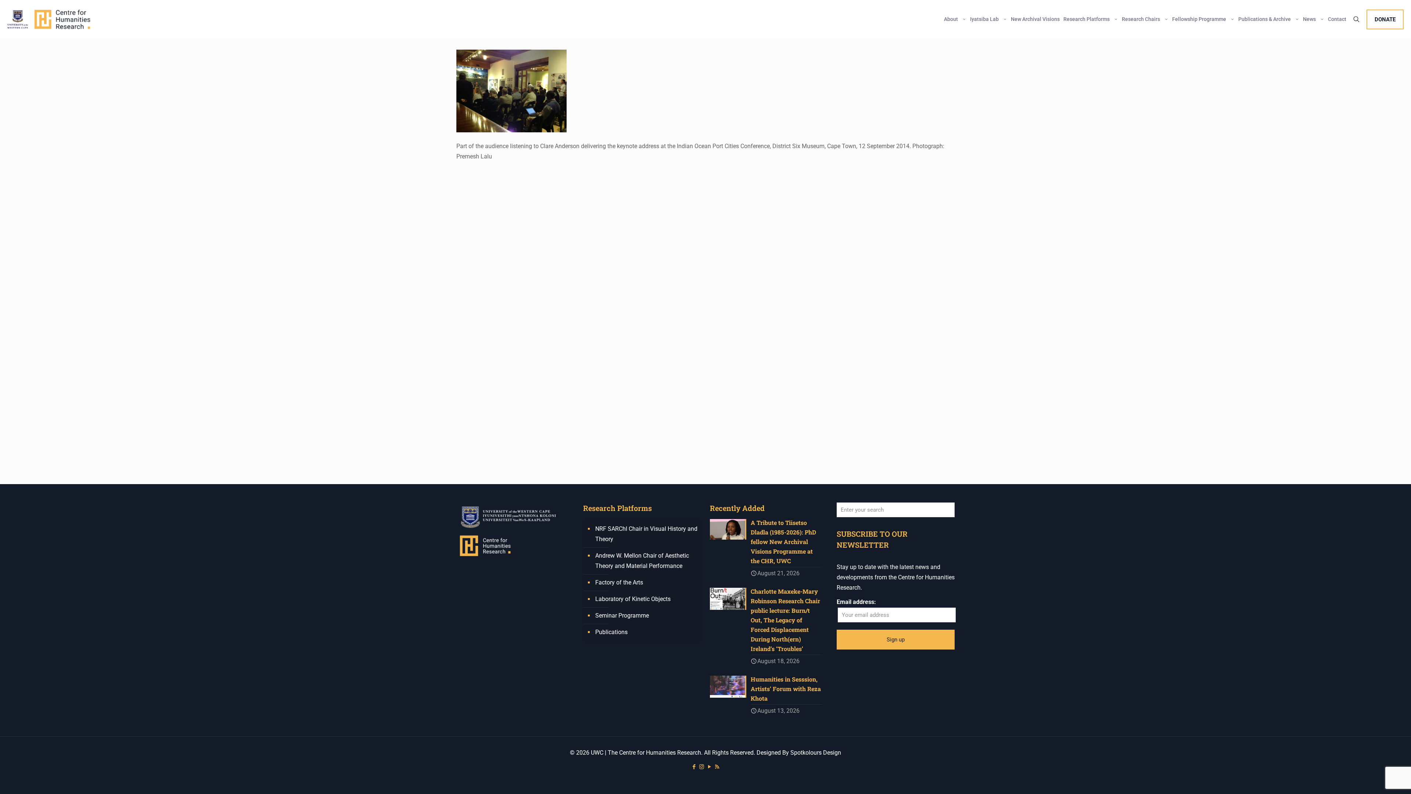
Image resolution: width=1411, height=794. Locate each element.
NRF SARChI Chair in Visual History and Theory (646, 534)
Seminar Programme (622, 615)
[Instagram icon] (701, 766)
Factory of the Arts (619, 582)
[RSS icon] (717, 766)
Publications (611, 632)
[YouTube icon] (709, 766)
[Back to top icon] (1375, 779)
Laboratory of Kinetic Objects (633, 599)
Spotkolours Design (815, 752)
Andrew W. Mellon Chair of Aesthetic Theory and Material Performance (642, 560)
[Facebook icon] (694, 766)
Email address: (856, 601)
